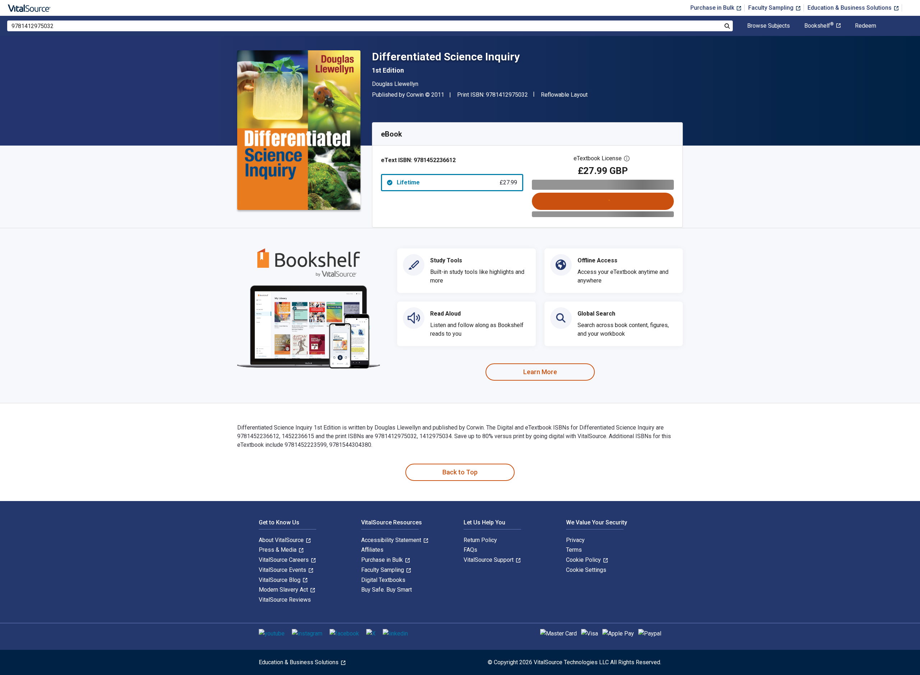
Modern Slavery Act (284, 589)
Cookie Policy (584, 559)
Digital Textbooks (383, 580)
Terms (574, 549)
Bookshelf (819, 26)
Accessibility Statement (392, 540)
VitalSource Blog (280, 580)
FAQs (470, 549)
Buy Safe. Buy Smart (386, 589)
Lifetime (457, 182)
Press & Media (278, 549)
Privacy (575, 540)
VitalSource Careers (284, 559)
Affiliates (372, 549)
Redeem (865, 26)
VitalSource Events (283, 569)
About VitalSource (282, 540)
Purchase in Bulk (713, 7)
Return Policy (480, 540)
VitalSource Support (489, 559)
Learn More (540, 372)
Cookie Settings (586, 569)
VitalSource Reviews (285, 599)
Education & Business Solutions (850, 7)
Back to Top (460, 472)
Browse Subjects (768, 26)
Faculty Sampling (771, 7)
